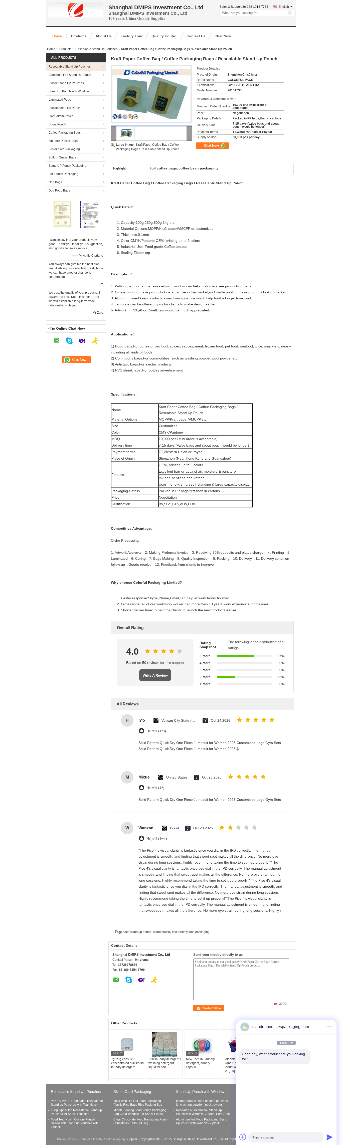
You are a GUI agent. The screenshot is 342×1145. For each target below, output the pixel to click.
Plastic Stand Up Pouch (65, 108)
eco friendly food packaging (191, 932)
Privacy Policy (66, 1139)
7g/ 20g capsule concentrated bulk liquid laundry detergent (127, 1063)
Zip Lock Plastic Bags (63, 141)
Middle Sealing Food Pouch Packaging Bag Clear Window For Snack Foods (139, 1112)
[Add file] (242, 1136)
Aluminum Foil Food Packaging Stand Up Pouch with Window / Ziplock (201, 1121)
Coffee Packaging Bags (65, 132)
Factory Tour (131, 36)
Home (57, 36)
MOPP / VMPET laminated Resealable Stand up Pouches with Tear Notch (77, 1102)
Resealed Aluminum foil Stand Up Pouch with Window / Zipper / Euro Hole (203, 1112)
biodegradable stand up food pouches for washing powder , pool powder (202, 1102)
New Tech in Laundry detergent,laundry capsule (200, 1063)
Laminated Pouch (61, 99)
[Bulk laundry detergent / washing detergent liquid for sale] (164, 1044)
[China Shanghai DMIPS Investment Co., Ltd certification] (62, 214)
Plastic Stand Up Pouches (66, 83)
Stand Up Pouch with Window (69, 91)
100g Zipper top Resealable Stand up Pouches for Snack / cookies (76, 1112)
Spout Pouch (57, 124)
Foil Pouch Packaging (63, 174)
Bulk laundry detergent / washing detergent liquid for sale (164, 1063)
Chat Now (223, 36)
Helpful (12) (155, 788)
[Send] (329, 1136)
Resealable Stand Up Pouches (96, 49)
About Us (104, 36)
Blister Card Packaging (64, 149)
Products (79, 36)
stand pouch (161, 932)
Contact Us (196, 36)
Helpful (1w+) (156, 839)
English (284, 7)
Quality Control (164, 36)
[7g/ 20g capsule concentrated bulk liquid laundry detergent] (127, 1044)
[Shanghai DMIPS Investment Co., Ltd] (75, 10)
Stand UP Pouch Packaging (67, 165)
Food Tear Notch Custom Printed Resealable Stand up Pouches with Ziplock (75, 1123)
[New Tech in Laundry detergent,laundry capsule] (202, 1044)
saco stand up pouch (137, 932)
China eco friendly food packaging (101, 1139)
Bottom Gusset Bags (62, 157)
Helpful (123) (156, 731)
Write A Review (155, 675)
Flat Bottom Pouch (61, 116)
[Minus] (329, 1027)
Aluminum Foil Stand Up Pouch (70, 75)
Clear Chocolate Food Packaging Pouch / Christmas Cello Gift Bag (140, 1121)
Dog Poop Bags (59, 190)
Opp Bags (55, 182)
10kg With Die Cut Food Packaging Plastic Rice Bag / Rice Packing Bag (137, 1102)
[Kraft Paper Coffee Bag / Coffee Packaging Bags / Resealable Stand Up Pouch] (151, 94)
